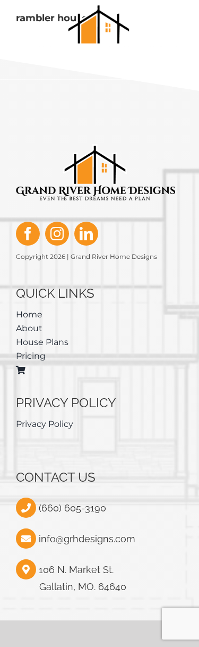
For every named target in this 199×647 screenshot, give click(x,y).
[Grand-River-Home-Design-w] (99, 9)
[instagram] (57, 234)
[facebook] (28, 234)
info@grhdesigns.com (87, 538)
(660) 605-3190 (71, 508)
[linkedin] (86, 234)
